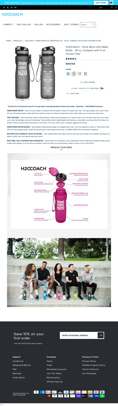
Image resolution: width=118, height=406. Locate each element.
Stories (74, 24)
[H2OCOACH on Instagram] (11, 7)
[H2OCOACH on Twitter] (7, 7)
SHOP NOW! (101, 3)
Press (49, 365)
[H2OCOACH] (13, 14)
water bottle (74, 93)
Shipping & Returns (22, 365)
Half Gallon (24, 24)
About (50, 361)
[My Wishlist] (112, 7)
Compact (8, 24)
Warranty (17, 373)
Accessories (53, 24)
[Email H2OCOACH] (15, 7)
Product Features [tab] (61, 147)
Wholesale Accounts (56, 369)
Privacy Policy (89, 361)
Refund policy (53, 377)
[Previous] (9, 73)
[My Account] (116, 7)
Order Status (19, 377)
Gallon (38, 24)
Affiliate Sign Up (55, 382)
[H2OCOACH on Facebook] (4, 7)
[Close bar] (116, 1)
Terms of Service (90, 369)
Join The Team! (54, 373)
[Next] (60, 73)
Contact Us (18, 361)
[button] (71, 59)
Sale (66, 24)
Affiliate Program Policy (93, 365)
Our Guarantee (89, 373)
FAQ (14, 369)
